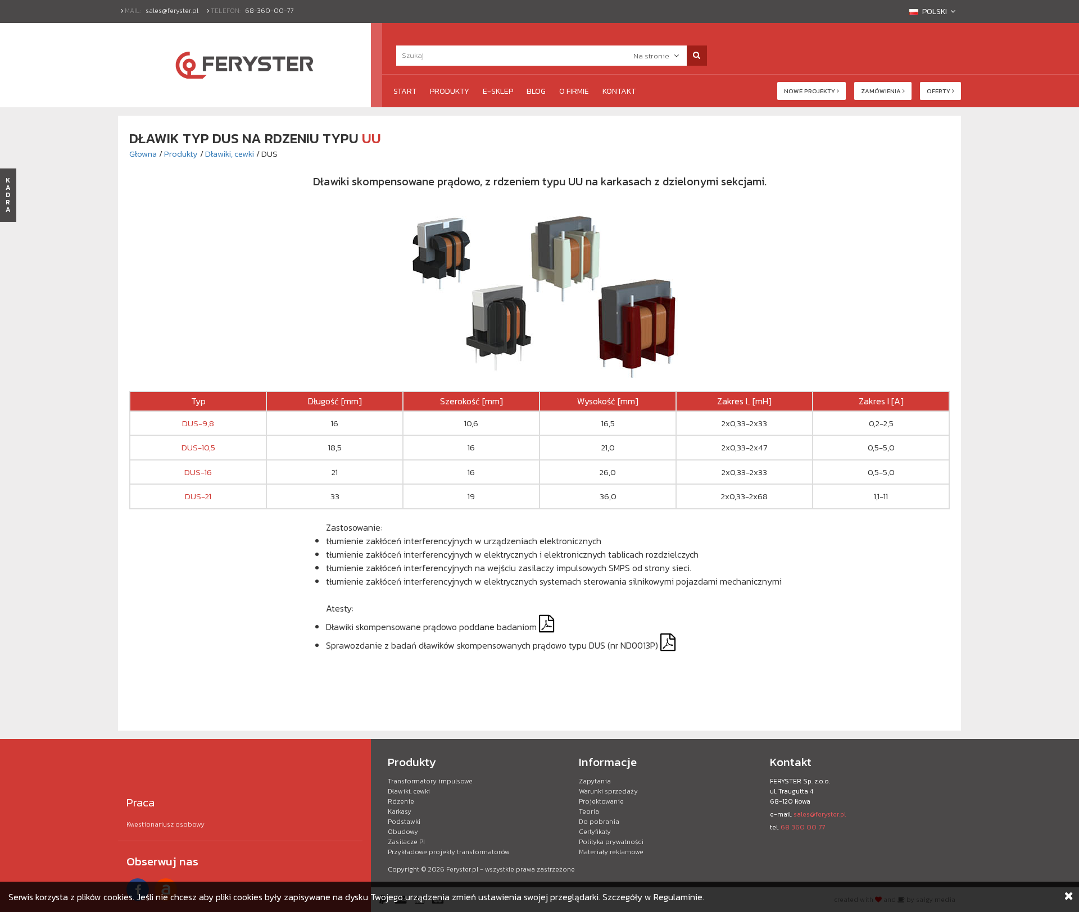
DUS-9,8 (198, 423)
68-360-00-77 (269, 11)
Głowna (143, 153)
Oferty (939, 90)
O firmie (574, 91)
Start (404, 91)
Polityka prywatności (611, 842)
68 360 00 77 (803, 827)
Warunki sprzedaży (608, 791)
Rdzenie (401, 801)
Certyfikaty (595, 832)
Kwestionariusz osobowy (165, 824)
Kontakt (619, 91)
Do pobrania (599, 822)
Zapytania (595, 781)
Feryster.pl (462, 869)
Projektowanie (601, 801)
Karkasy (399, 811)
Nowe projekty (810, 90)
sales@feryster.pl (172, 11)
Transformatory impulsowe (430, 781)
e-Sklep (498, 91)
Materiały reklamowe (611, 852)
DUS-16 (198, 472)
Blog (536, 91)
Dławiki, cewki (229, 153)
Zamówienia (882, 90)
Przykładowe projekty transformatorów (449, 852)
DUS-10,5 (198, 447)
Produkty (449, 91)
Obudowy (403, 832)
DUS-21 (198, 496)
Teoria (589, 811)
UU (371, 138)
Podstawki (404, 822)
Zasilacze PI (406, 842)
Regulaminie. (679, 897)
